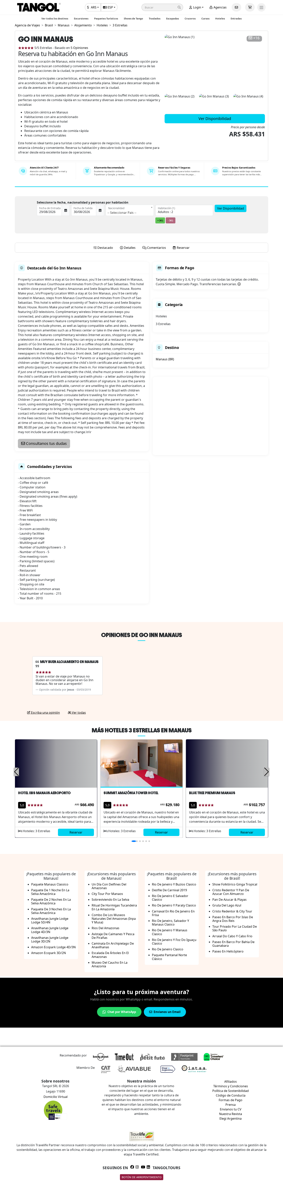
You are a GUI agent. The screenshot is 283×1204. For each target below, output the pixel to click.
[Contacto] (236, 7)
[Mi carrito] (250, 7)
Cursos (205, 18)
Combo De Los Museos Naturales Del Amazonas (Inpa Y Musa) (114, 918)
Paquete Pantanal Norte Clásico (169, 957)
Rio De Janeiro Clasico (167, 949)
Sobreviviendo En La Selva (110, 899)
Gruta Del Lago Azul (226, 905)
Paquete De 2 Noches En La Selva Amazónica (51, 901)
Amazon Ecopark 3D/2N (48, 953)
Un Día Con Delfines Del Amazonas (109, 886)
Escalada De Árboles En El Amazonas (110, 955)
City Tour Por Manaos (107, 894)
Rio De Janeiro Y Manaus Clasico (169, 932)
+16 (256, 38)
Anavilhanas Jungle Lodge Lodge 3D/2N (49, 939)
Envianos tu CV (230, 1109)
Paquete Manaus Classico (49, 884)
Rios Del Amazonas (105, 928)
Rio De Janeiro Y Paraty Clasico (174, 905)
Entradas (236, 18)
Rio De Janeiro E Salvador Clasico (170, 898)
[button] (162, 7)
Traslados (154, 18)
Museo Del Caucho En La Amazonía (109, 964)
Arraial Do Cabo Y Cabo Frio (232, 936)
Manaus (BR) (165, 359)
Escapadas (172, 18)
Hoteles (220, 18)
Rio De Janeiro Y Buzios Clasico (174, 884)
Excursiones (81, 18)
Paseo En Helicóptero (228, 951)
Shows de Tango (133, 18)
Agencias (220, 7)
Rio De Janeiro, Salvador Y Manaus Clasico (170, 922)
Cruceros (190, 18)
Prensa (230, 1105)
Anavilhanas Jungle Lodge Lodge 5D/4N (49, 920)
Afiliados (230, 1081)
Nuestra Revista (230, 1114)
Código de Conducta (230, 1095)
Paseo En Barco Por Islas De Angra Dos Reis (232, 919)
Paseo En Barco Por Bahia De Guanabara (233, 944)
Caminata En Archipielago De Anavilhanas (113, 945)
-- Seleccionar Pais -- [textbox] (121, 212)
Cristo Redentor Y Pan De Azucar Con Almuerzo (230, 892)
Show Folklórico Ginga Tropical (234, 884)
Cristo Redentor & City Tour (232, 911)
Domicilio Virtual (56, 1097)
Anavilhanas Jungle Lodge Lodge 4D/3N (49, 930)
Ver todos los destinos (54, 18)
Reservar (75, 832)
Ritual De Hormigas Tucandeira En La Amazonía (114, 907)
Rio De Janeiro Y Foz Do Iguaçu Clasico (174, 942)
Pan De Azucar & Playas (229, 899)
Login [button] (196, 7)
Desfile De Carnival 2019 (169, 890)
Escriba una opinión (45, 712)
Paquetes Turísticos (106, 18)
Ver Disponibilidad (214, 118)
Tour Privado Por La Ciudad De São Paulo (234, 928)
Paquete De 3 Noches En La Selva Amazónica (51, 911)
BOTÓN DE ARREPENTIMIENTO (142, 1177)
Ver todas (78, 712)
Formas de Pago (230, 1100)
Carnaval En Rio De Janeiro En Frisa (173, 913)
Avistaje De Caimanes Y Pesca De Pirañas (113, 936)
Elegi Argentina (230, 1118)
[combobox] (130, 210)
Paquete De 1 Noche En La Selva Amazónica (50, 892)
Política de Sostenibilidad (230, 1091)
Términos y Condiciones (230, 1086)
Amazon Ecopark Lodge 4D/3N (53, 947)
